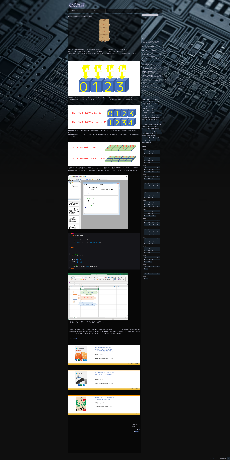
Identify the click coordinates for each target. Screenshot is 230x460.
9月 (157, 158)
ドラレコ (148, 119)
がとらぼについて (101, 11)
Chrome (159, 131)
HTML (143, 133)
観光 (153, 110)
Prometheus (144, 128)
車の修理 (157, 128)
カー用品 (144, 103)
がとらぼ (77, 4)
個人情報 (151, 124)
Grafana (148, 135)
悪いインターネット (89, 11)
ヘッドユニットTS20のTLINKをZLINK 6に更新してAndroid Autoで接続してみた (151, 67)
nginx (158, 122)
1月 (157, 153)
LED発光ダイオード (146, 115)
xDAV (146, 124)
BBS (95, 11)
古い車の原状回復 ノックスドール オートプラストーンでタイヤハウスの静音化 (151, 55)
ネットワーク (155, 97)
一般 (77, 11)
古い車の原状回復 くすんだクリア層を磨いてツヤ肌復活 (152, 59)
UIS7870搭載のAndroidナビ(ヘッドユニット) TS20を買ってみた (151, 85)
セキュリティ (148, 101)
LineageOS (154, 131)
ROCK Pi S (153, 140)
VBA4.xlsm (74, 338)
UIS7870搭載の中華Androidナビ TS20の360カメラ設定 (151, 81)
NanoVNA (153, 135)
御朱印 (145, 113)
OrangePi (153, 119)
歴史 (149, 108)
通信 (150, 106)
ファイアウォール (146, 122)
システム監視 (145, 106)
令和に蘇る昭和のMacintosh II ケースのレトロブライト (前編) (151, 47)
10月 (153, 158)
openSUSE (148, 142)
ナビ (160, 110)
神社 (152, 108)
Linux (143, 101)
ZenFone (153, 115)
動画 (149, 128)
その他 (158, 101)
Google (156, 108)
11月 (149, 158)
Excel (136, 431)
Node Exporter (145, 137)
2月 (153, 153)
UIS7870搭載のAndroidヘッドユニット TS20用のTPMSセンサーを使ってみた (151, 72)
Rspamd (147, 133)
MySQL (143, 142)
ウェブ (152, 99)
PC (160, 122)
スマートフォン (154, 103)
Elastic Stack (144, 108)
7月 (149, 151)
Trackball (155, 126)
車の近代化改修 (151, 113)
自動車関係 (81, 11)
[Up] (228, 458)
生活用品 (158, 117)
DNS (152, 126)
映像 (149, 140)
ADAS (151, 133)
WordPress (154, 106)
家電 (146, 140)
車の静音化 (153, 122)
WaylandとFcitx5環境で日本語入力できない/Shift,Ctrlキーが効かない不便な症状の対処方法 (151, 42)
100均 (157, 119)
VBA (139, 431)
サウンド (148, 110)
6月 (153, 151)
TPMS (158, 140)
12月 (145, 158)
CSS (155, 124)
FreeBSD (157, 99)
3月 (149, 153)
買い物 (148, 103)
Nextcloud (144, 131)
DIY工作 (144, 110)
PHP (155, 133)
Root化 (148, 126)
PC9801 (149, 131)
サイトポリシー (213, 458)
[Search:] (150, 15)
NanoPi (153, 101)
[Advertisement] (104, 443)
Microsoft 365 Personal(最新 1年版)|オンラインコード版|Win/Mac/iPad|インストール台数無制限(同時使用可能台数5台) (104, 349)
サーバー (144, 97)
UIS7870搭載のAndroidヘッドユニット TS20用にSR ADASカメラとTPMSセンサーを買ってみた (152, 77)
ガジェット (149, 97)
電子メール (159, 115)
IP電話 (143, 119)
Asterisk (157, 137)
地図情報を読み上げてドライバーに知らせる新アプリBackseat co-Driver (152, 63)
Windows (148, 99)
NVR (143, 124)
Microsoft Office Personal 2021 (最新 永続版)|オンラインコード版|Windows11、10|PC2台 (104, 374)
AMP (143, 140)
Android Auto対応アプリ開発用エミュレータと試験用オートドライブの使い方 (151, 51)
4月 (145, 153)
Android (143, 99)
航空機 (152, 128)
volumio (153, 117)
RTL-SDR (159, 133)
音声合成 (159, 124)
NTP (149, 117)
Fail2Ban (144, 135)
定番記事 (73, 11)
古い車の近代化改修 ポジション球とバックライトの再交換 (152, 89)
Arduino (143, 126)
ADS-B (159, 106)
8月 (145, 151)
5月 (157, 151)
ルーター (156, 110)
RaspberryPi (144, 117)
